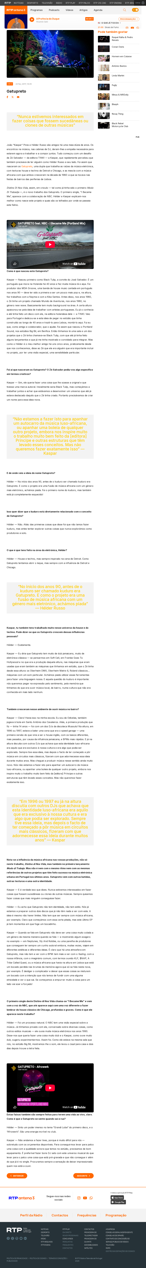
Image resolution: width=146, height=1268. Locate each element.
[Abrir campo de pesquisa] (124, 10)
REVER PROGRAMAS (70, 1235)
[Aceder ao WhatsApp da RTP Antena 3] (137, 28)
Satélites (88, 1248)
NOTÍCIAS (44, 1229)
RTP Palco (84, 3)
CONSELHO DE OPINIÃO (115, 1235)
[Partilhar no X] (12, 97)
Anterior (18, 1175)
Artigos (84, 10)
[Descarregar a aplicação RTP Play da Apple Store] (117, 1197)
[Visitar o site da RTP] (8, 3)
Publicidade (12, 1261)
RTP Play (70, 3)
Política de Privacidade (17, 1258)
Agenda (98, 10)
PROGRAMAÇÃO (128, 19)
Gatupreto (26, 166)
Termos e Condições (58, 1258)
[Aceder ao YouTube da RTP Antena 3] (132, 28)
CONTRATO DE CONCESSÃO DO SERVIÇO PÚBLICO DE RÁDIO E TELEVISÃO (118, 1241)
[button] (135, 10)
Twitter (12, 1238)
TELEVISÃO (45, 1235)
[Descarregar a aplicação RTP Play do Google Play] (118, 1201)
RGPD (108, 1248)
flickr (25, 1238)
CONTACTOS (89, 1229)
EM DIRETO (67, 1232)
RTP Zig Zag (100, 3)
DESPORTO (45, 1232)
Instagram (16, 1238)
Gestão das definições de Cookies (120, 1251)
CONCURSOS (68, 1238)
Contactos (59, 1215)
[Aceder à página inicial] (16, 10)
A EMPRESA (110, 1229)
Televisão (47, 3)
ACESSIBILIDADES (91, 1245)
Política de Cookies (38, 1258)
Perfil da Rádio (31, 1215)
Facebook (8, 1238)
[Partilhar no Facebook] (7, 97)
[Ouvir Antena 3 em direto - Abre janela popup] (16, 22)
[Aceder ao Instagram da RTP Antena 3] (127, 28)
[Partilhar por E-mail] (18, 97)
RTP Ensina (116, 3)
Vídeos (69, 10)
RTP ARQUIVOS (46, 1242)
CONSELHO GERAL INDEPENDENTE (119, 1232)
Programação (115, 1215)
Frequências (86, 1215)
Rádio (59, 3)
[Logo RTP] (19, 1230)
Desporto (32, 3)
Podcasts (54, 10)
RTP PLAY (66, 1229)
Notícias (19, 3)
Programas (37, 10)
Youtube (21, 1238)
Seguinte (82, 1175)
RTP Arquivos (132, 3)
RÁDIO (43, 1238)
